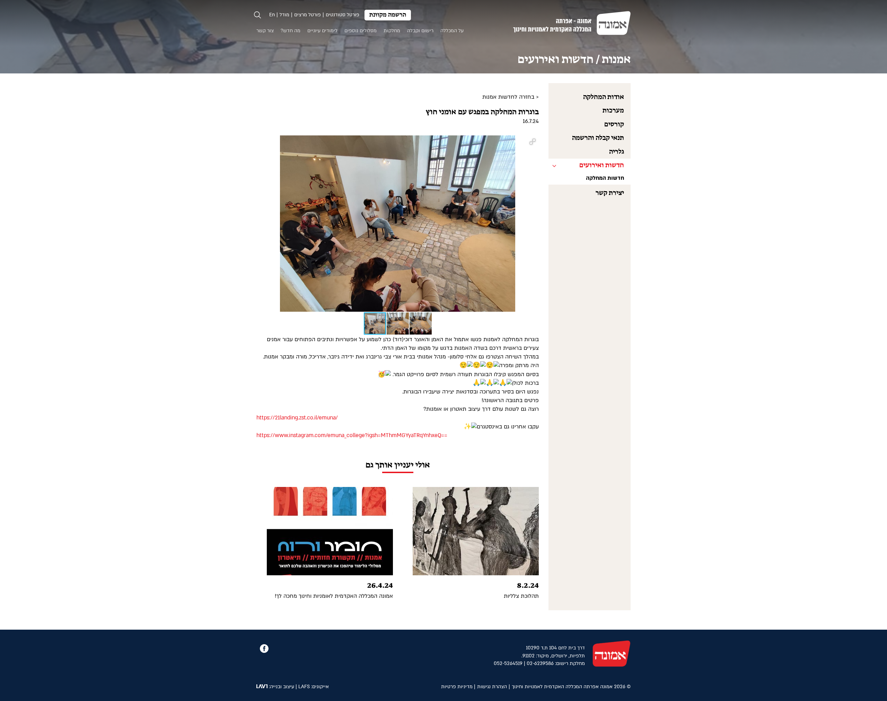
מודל (284, 14)
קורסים (614, 124)
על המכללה (452, 30)
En (272, 14)
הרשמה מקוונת (387, 15)
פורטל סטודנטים (342, 14)
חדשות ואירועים (601, 165)
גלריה (616, 152)
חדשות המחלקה (605, 178)
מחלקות (392, 30)
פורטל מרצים (307, 14)
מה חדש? (290, 30)
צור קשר (265, 30)
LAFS (304, 686)
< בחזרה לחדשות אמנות (510, 97)
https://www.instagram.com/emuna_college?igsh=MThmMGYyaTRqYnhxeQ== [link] (351, 435)
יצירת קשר (610, 193)
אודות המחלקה (603, 97)
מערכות (613, 110)
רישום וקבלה (420, 30)
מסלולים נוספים (360, 30)
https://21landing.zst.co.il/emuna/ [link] (297, 418)
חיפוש (257, 14)
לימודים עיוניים (322, 30)
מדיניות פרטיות (457, 686)
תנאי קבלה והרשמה (598, 138)
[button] (532, 141)
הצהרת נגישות (492, 686)
